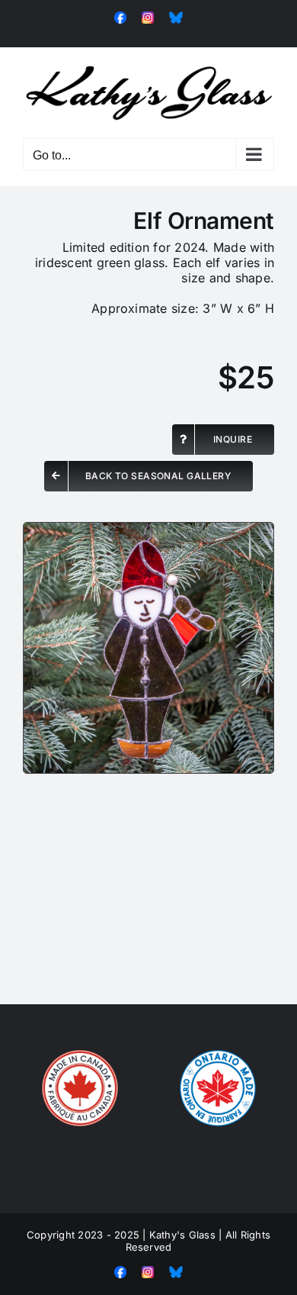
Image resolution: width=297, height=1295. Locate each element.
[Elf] (148, 528)
